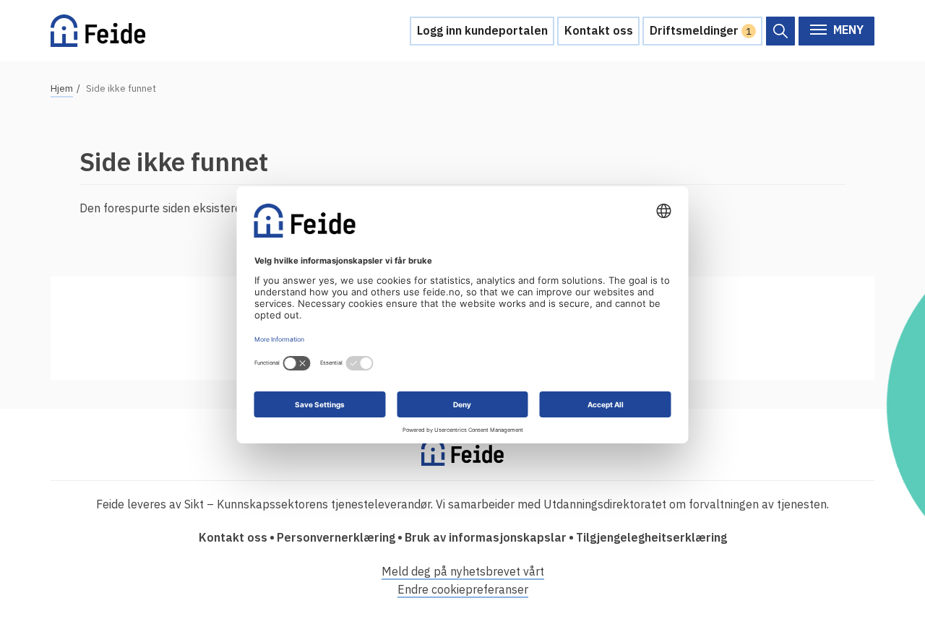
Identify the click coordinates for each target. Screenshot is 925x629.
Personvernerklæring (336, 537)
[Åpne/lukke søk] (780, 31)
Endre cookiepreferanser (462, 589)
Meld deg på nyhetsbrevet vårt (463, 571)
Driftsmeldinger (701, 30)
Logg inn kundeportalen (482, 30)
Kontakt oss (598, 30)
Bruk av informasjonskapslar (486, 537)
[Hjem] (98, 30)
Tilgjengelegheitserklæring (651, 537)
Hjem (62, 88)
